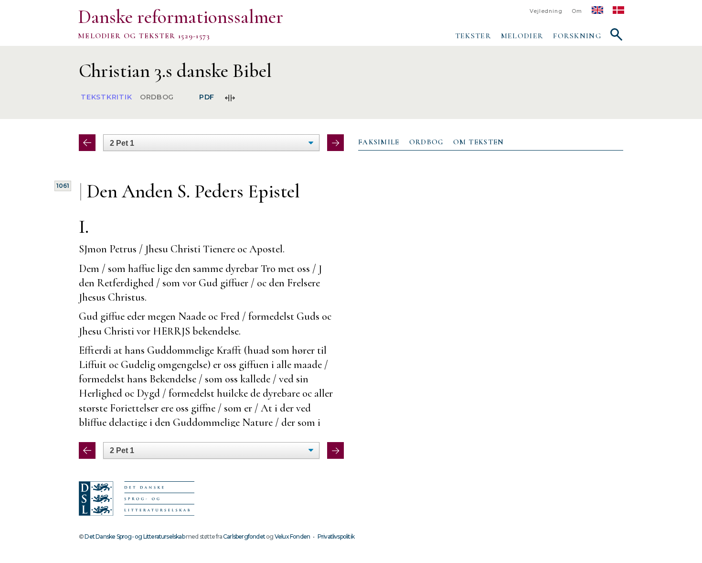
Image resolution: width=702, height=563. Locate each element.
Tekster (473, 36)
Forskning (577, 36)
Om (577, 11)
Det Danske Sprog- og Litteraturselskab (134, 536)
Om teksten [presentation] (478, 142)
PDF (206, 97)
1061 (62, 185)
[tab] (379, 142)
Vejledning (546, 11)
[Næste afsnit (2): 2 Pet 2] (335, 142)
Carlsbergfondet (244, 536)
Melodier (522, 36)
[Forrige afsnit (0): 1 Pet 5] (87, 142)
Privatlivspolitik (336, 536)
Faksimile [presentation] (379, 142)
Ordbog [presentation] (426, 142)
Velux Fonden (292, 536)
